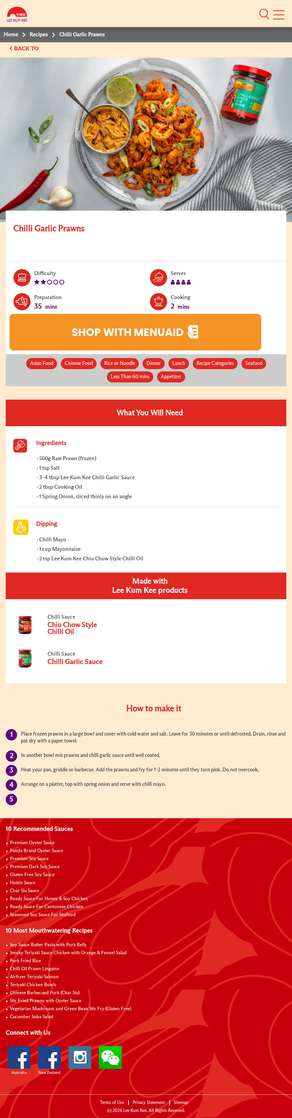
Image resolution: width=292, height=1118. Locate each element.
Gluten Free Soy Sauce (32, 875)
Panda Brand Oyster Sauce (36, 851)
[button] (264, 14)
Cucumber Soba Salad (31, 1017)
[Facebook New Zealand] (49, 1057)
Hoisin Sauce (22, 883)
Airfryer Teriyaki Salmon (34, 977)
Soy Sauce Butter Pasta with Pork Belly (48, 945)
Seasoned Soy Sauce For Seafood (43, 915)
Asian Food (41, 363)
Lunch (178, 363)
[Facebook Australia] (19, 1057)
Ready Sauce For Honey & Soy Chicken (49, 899)
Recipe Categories (215, 363)
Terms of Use (112, 1102)
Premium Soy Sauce (29, 859)
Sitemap (181, 1102)
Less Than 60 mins (130, 376)
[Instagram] (79, 1057)
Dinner (153, 363)
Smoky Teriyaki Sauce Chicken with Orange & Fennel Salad (68, 953)
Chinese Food (79, 363)
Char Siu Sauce (24, 891)
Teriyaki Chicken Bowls (33, 985)
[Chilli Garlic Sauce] (64, 669)
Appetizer (171, 376)
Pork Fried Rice (25, 961)
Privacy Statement (149, 1102)
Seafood (253, 363)
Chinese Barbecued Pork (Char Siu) (45, 993)
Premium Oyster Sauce (32, 843)
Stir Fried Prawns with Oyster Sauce (45, 1001)
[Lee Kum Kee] (17, 16)
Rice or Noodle (119, 363)
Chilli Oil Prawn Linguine (34, 969)
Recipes (39, 34)
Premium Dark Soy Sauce (35, 867)
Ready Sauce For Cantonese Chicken (46, 907)
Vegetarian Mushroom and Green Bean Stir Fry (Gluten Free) (71, 1009)
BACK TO (27, 48)
